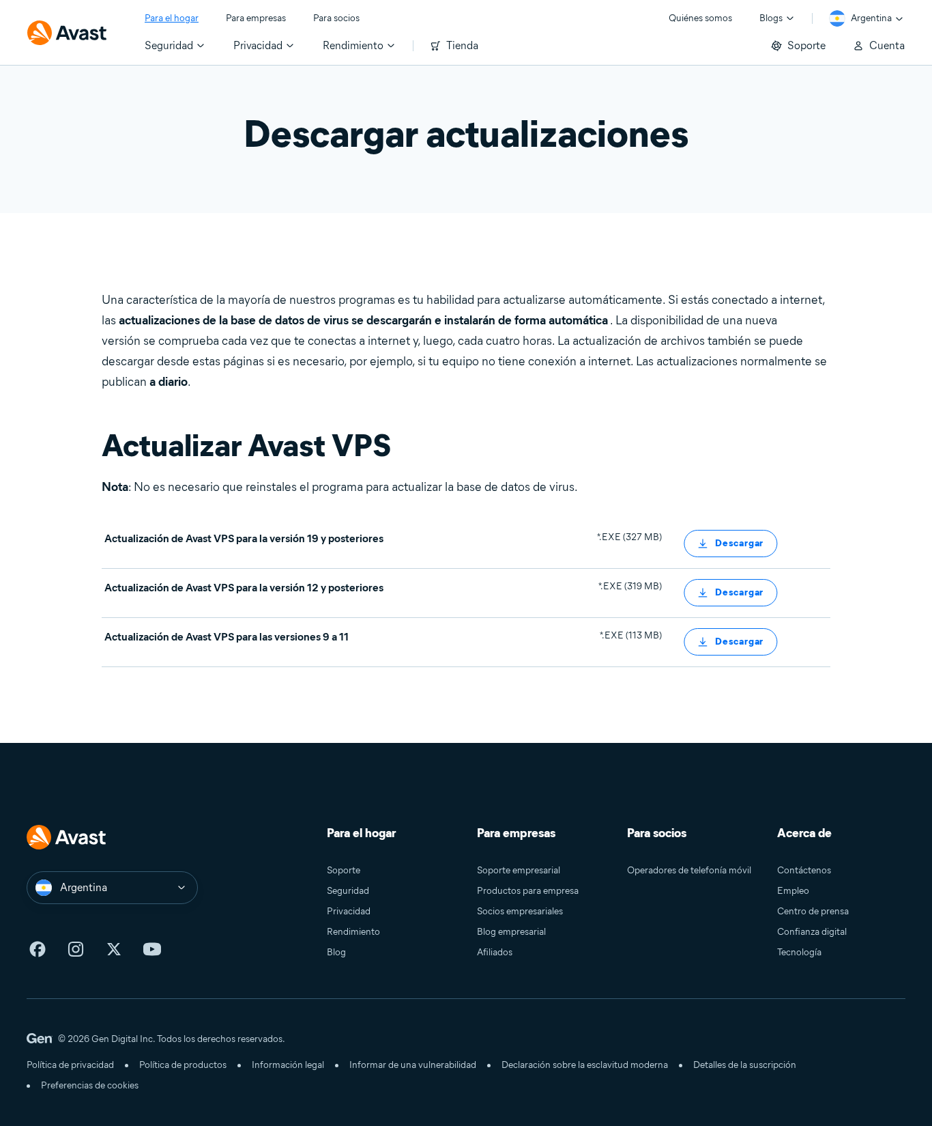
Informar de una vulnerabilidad (412, 1065)
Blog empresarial (511, 932)
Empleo (793, 891)
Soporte (343, 870)
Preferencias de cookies (90, 1085)
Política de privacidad (70, 1065)
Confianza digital (812, 932)
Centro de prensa (813, 911)
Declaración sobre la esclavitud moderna (584, 1065)
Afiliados (494, 952)
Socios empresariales (520, 911)
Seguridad (348, 891)
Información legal (288, 1065)
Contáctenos (804, 870)
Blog (336, 952)
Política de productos (183, 1065)
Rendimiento (353, 932)
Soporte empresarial (518, 870)
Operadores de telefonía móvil (689, 870)
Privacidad (348, 911)
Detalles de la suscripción (744, 1065)
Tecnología (799, 952)
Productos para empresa (528, 891)
